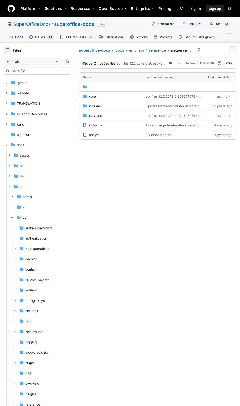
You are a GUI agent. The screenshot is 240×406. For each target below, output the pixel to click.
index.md (96, 125)
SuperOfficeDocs (32, 24)
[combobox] (39, 70)
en (131, 50)
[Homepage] (11, 8)
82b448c (192, 63)
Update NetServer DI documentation (174, 106)
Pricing (164, 8)
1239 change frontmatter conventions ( (176, 125)
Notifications (166, 24)
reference (157, 50)
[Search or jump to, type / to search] (181, 8)
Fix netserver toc (159, 135)
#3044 (202, 96)
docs (119, 50)
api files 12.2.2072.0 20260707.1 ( (142, 63)
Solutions (53, 8)
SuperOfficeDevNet (99, 63)
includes (95, 106)
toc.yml (94, 135)
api (141, 50)
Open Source (111, 8)
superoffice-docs (74, 24)
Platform (28, 8)
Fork (194, 24)
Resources (80, 8)
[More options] (232, 50)
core (92, 96)
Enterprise (140, 8)
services (95, 116)
